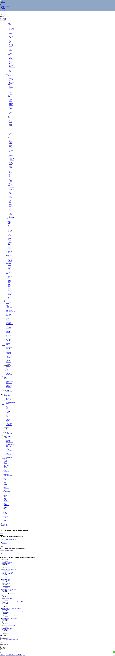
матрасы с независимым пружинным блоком (10, 281)
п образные (10, 145)
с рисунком (10, 42)
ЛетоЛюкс (5, 511)
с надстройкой (8, 343)
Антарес (5, 483)
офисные (10, 148)
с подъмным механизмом (9, 381)
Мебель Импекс (6, 474)
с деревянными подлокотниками (12, 155)
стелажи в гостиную (9, 295)
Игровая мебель (8, 302)
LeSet (5, 520)
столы (7, 453)
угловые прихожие (9, 397)
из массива (10, 93)
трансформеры (11, 82)
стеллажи (7, 389)
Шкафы (7, 22)
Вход (3, 1)
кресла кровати (10, 202)
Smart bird (5, 502)
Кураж (5, 479)
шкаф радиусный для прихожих (10, 402)
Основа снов (6, 473)
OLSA (5, 512)
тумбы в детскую (8, 339)
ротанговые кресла (11, 208)
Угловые (7, 408)
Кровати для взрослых (9, 75)
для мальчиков (11, 134)
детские (9, 224)
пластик (7, 416)
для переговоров (9, 226)
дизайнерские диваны (11, 160)
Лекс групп (5, 480)
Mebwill (5, 487)
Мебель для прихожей (7, 395)
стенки (7, 388)
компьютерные (11, 187)
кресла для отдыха (8, 362)
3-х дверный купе (10, 31)
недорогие (11, 89)
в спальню (10, 69)
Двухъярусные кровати (9, 639)
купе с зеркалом (10, 60)
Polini (5, 470)
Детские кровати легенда (8, 475)
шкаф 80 (10, 51)
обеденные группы (9, 221)
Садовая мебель (4, 435)
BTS (4, 492)
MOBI (5, 482)
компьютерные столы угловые (10, 241)
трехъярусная (8, 321)
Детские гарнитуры (9, 304)
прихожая (10, 48)
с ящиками (10, 153)
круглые (9, 232)
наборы (9, 266)
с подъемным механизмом (11, 81)
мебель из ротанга (8, 447)
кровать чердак (8, 319)
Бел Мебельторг (6, 465)
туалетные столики (9, 229)
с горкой (10, 123)
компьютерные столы (9, 393)
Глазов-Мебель (6, 516)
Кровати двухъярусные (10, 84)
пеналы (7, 430)
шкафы (7, 355)
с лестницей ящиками (11, 103)
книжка (10, 164)
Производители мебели (7, 459)
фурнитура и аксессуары (9, 431)
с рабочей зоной (10, 101)
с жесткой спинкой (9, 248)
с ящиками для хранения (9, 426)
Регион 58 (5, 460)
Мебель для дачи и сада (7, 436)
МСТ (5, 498)
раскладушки (8, 441)
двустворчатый (11, 28)
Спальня (3, 376)
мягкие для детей (10, 147)
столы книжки (8, 373)
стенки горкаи (8, 348)
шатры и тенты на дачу (9, 442)
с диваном (10, 88)
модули (7, 359)
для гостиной (10, 180)
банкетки (7, 367)
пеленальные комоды (10, 258)
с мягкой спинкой (9, 247)
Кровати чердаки (9, 96)
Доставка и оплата (3, 636)
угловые (10, 143)
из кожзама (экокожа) (10, 216)
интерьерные (11, 83)
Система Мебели (6, 481)
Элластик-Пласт (6, 505)
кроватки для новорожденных (10, 325)
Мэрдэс (5, 490)
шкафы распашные (9, 385)
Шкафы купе (10, 54)
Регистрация (4, 2)
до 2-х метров (8, 411)
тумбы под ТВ (10, 259)
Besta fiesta (5, 513)
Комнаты (7, 303)
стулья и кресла (8, 456)
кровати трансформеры (9, 324)
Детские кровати (9, 117)
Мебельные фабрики (5, 458)
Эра (4, 462)
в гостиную (10, 71)
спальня (10, 46)
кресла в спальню (8, 392)
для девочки (10, 115)
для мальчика (10, 113)
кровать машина (8, 322)
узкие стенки (8, 350)
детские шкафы (10, 35)
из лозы (10, 213)
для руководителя (11, 189)
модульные (11, 36)
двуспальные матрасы (10, 277)
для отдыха (10, 204)
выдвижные (11, 87)
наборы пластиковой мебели (10, 444)
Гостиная (3, 345)
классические (8, 419)
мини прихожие (8, 398)
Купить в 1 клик (2, 534)
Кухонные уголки (8, 263)
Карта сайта (2, 645)
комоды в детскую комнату (10, 338)
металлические (11, 217)
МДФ (6, 415)
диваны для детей (8, 334)
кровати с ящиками (10, 122)
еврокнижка (11, 163)
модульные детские (9, 307)
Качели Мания (6, 466)
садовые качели (8, 440)
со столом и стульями (9, 425)
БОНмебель (6, 461)
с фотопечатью (11, 44)
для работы (10, 190)
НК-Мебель (6, 486)
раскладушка (11, 165)
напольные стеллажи (9, 289)
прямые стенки (8, 349)
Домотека (5, 484)
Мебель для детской (7, 300)
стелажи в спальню (9, 297)
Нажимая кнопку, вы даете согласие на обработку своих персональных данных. (12, 655)
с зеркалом (10, 41)
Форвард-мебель (6, 468)
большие (10, 53)
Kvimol (5, 510)
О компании (4, 5)
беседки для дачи (8, 446)
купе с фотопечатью (11, 65)
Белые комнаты (8, 315)
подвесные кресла (11, 196)
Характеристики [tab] (4, 543)
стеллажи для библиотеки (10, 294)
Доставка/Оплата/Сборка (6, 6)
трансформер (11, 86)
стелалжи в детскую (9, 299)
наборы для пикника (9, 457)
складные (10, 197)
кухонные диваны (8, 424)
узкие (10, 66)
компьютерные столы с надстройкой (10, 239)
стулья (7, 344)
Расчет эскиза (4, 9)
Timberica (5, 504)
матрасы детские (9, 284)
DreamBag (5, 506)
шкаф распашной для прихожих (10, 401)
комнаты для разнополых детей (10, 311)
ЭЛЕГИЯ (5, 464)
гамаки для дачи (8, 438)
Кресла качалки (2, 639)
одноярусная (8, 320)
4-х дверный (10, 33)
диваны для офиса (10, 181)
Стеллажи (7, 306)
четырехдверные (11, 59)
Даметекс (5, 515)
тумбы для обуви (8, 403)
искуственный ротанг (9, 450)
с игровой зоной (10, 100)
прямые (10, 142)
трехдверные (11, 58)
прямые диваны (8, 352)
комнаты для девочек (9, 310)
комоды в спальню (8, 387)
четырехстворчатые (12, 67)
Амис (5, 477)
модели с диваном (10, 98)
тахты (7, 382)
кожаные (10, 214)
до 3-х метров (8, 412)
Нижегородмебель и (7, 491)
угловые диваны (8, 353)
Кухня (3, 404)
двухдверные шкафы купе (11, 57)
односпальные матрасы (10, 275)
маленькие (11, 52)
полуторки (11, 79)
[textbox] (4, 14)
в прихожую (11, 73)
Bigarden (5, 509)
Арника (5, 494)
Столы (7, 218)
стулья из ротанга (8, 454)
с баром (9, 268)
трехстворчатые (11, 29)
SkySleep (5, 478)
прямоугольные (10, 231)
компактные (11, 168)
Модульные (7, 407)
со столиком (10, 151)
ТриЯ (5, 499)
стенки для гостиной (9, 347)
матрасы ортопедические (10, 278)
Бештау (5, 469)
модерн (7, 421)
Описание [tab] (3, 542)
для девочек (10, 136)
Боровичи (5, 493)
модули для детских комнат (10, 312)
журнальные (8, 371)
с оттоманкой (11, 150)
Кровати (7, 74)
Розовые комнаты (8, 314)
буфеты (7, 428)
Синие (7, 317)
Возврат (3, 8)
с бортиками (11, 121)
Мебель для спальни (7, 377)
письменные (9, 222)
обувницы (9, 262)
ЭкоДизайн (5, 507)
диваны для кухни (10, 178)
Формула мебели (6, 488)
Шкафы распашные (9, 24)
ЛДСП (9, 271)
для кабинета (8, 358)
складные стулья (9, 250)
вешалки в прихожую (9, 399)
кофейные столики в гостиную (10, 372)
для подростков (11, 110)
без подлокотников (11, 157)
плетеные (10, 199)
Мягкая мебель (8, 139)
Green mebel (6, 485)
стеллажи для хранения (10, 290)
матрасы (7, 336)
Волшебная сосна (6, 501)
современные (8, 420)
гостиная (10, 47)
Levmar (5, 496)
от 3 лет (7, 326)
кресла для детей (8, 335)
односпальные (11, 77)
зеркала (7, 369)
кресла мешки (10, 201)
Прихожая (3, 394)
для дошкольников (8, 327)
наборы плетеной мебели (9, 443)
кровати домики (10, 119)
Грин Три (5, 463)
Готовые (7, 406)
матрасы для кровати (9, 383)
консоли (7, 368)
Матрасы (7, 273)
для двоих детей (8, 332)
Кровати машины (9, 138)
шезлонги (7, 439)
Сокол (5, 519)
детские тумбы (10, 260)
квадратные (9, 254)
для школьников (8, 328)
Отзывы (3, 10)
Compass (5, 500)
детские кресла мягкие (10, 192)
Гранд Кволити (6, 471)
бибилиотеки (8, 357)
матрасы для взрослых (9, 286)
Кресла (9, 185)
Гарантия (3, 7)
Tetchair (5, 503)
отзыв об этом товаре (6, 550)
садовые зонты (8, 445)
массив (9, 272)
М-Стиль (5, 495)
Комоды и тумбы (8, 255)
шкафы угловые (8, 386)
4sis (4, 508)
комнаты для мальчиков (9, 309)
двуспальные (11, 78)
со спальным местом (9, 265)
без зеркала (10, 39)
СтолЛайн (5, 517)
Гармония (5, 472)
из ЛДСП (10, 94)
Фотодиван (5, 467)
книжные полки (8, 340)
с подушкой (10, 198)
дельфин (10, 166)
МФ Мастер (6, 489)
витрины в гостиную (9, 356)
